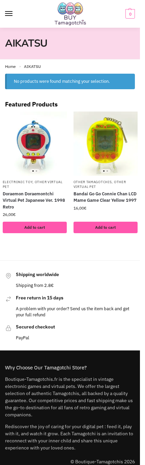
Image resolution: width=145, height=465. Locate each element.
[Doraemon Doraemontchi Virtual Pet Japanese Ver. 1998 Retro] (35, 144)
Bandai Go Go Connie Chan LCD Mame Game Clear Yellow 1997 (105, 197)
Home (10, 66)
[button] (129, 14)
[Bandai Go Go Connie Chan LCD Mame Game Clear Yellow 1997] (106, 144)
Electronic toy (18, 182)
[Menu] (15, 14)
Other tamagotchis (93, 182)
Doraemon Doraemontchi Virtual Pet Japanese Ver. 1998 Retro (34, 200)
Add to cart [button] (34, 227)
